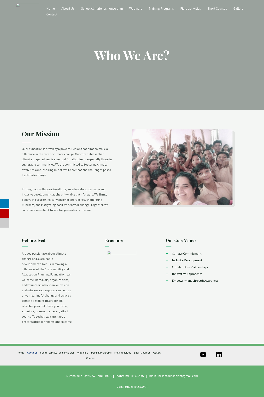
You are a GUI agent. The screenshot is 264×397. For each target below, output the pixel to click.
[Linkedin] (218, 354)
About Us (67, 8)
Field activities (190, 8)
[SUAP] (27, 11)
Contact (51, 14)
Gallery (238, 8)
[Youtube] (203, 354)
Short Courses (217, 8)
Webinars (135, 8)
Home (50, 8)
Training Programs (161, 8)
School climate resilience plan (102, 8)
